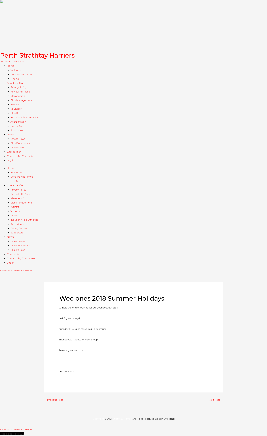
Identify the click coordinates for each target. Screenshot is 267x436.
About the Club (15, 83)
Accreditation (18, 121)
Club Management (21, 100)
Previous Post (53, 399)
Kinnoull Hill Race (20, 91)
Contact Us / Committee (21, 156)
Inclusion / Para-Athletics (24, 117)
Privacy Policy (18, 87)
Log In (10, 160)
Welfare (15, 104)
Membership (18, 95)
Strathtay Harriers (122, 418)
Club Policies (18, 147)
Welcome (16, 70)
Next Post (215, 399)
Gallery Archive (19, 126)
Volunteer (16, 108)
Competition (14, 151)
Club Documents (20, 143)
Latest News (18, 138)
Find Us (15, 78)
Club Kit (15, 113)
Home (10, 65)
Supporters (17, 130)
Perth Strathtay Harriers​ (37, 55)
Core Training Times (22, 74)
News (10, 134)
